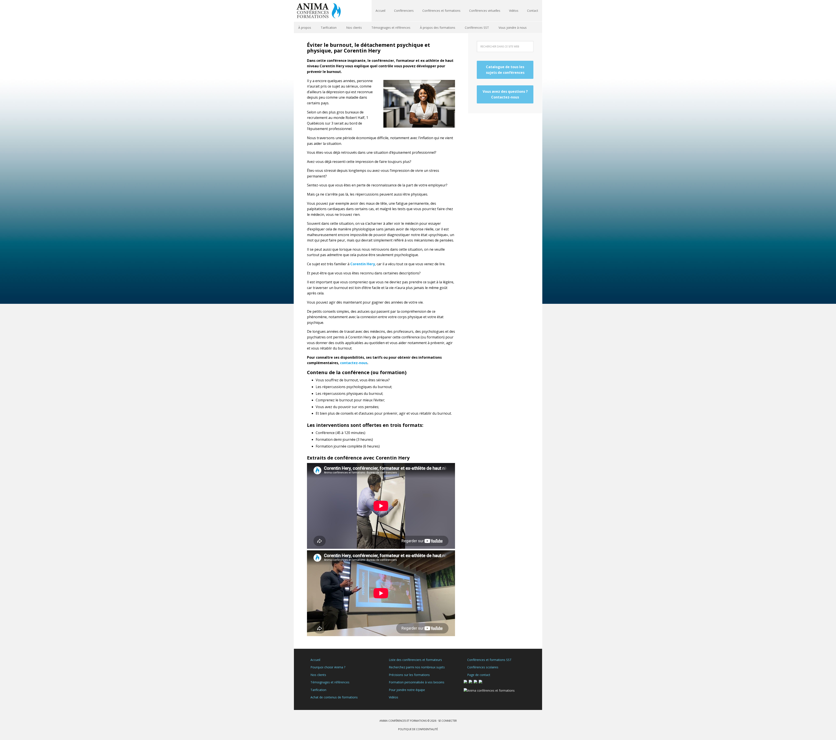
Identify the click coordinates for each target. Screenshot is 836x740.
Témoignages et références (329, 682)
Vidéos (393, 697)
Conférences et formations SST (489, 660)
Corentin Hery (362, 264)
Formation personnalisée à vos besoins (416, 682)
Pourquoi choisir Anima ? (327, 667)
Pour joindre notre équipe (407, 690)
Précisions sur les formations (409, 675)
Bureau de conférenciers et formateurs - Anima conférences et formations (322, 11)
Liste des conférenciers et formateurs (415, 660)
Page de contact (478, 675)
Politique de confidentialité (418, 729)
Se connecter (447, 721)
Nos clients (318, 675)
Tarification (318, 690)
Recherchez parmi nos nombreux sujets (417, 667)
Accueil (315, 660)
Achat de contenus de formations (334, 697)
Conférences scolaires (482, 667)
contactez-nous (353, 362)
